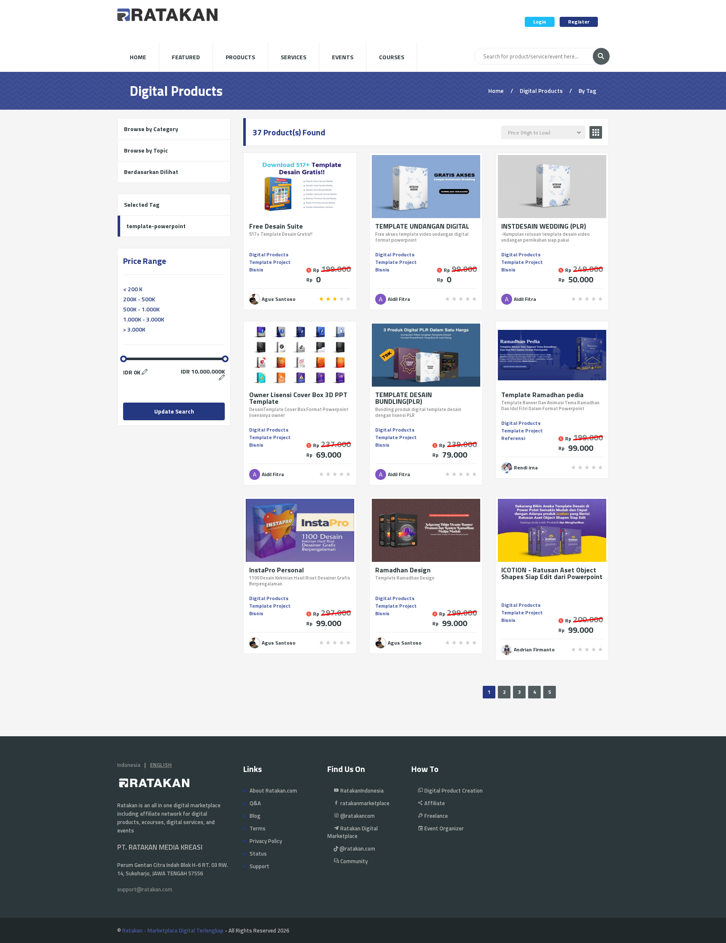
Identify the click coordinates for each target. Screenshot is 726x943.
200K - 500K (139, 299)
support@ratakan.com (144, 889)
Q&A (255, 803)
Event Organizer (443, 828)
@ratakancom (357, 815)
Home (138, 57)
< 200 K (132, 288)
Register (578, 22)
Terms (258, 828)
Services (293, 57)
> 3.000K (134, 329)
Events (342, 57)
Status (258, 853)
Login (539, 22)
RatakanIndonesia (361, 790)
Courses (391, 57)
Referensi (513, 438)
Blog (255, 815)
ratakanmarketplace (364, 803)
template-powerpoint (156, 225)
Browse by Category (151, 128)
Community (353, 861)
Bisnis (256, 270)
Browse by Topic (146, 150)
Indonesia (128, 765)
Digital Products (269, 254)
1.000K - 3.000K (143, 319)
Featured (186, 57)
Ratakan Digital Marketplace (352, 832)
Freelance (435, 815)
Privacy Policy (266, 841)
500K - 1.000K (141, 309)
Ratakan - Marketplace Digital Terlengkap (173, 930)
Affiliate (434, 803)
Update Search (174, 411)
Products (240, 57)
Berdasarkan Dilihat (151, 171)
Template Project (270, 262)
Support (259, 866)
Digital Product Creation (453, 790)
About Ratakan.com (273, 790)
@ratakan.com (356, 848)
